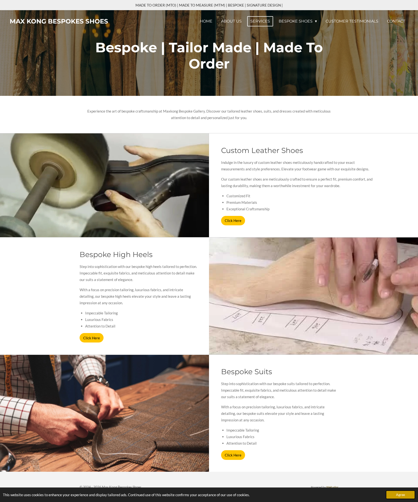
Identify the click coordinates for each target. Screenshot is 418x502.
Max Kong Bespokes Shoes (59, 21)
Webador (332, 487)
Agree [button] (400, 495)
